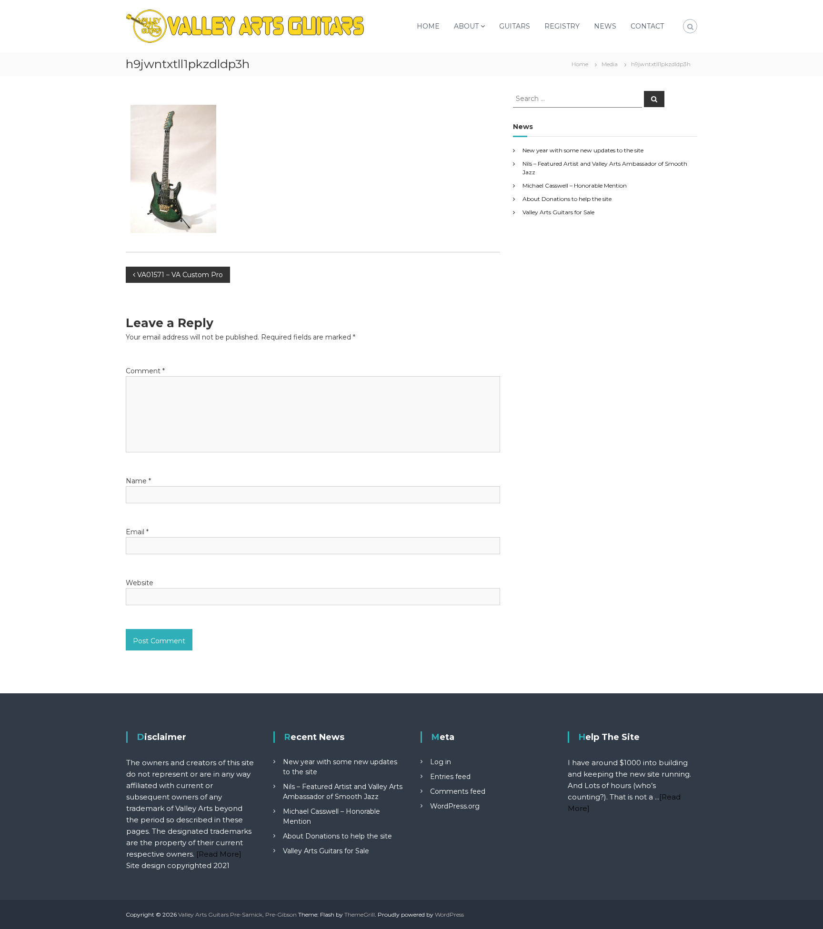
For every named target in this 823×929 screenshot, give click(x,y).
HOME (428, 26)
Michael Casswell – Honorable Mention (574, 185)
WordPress (449, 914)
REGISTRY (562, 26)
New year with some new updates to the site (582, 150)
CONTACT (647, 26)
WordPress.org (455, 806)
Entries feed (450, 776)
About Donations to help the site (567, 198)
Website (139, 583)
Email (137, 532)
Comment (145, 371)
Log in (440, 762)
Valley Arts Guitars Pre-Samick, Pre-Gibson (237, 914)
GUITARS (514, 26)
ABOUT (466, 26)
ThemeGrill (359, 914)
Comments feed (457, 791)
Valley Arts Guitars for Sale (558, 212)
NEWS (605, 26)
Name (138, 481)
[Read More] (218, 854)
